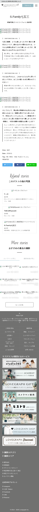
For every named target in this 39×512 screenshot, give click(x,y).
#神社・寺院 (13, 157)
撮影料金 (29, 328)
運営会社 (6, 462)
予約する (28, 5)
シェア (20, 164)
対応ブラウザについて (11, 473)
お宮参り (9, 335)
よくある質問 (10, 349)
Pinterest (6, 497)
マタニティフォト (29, 339)
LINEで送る (32, 164)
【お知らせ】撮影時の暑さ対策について (11, 1)
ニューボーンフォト (29, 335)
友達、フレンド (10, 346)
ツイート (8, 164)
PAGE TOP (19, 315)
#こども (26, 157)
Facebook (7, 492)
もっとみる (20, 305)
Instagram (7, 486)
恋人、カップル (29, 342)
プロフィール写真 (29, 346)
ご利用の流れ (10, 328)
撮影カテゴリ (10, 452)
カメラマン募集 (9, 476)
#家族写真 (5, 159)
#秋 (7, 157)
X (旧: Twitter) (8, 489)
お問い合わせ (29, 349)
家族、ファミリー (29, 332)
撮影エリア (9, 456)
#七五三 (20, 157)
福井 (8, 150)
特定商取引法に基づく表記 (12, 470)
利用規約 (6, 465)
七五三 (10, 339)
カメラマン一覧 (10, 332)
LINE (5, 495)
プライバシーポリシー (11, 468)
